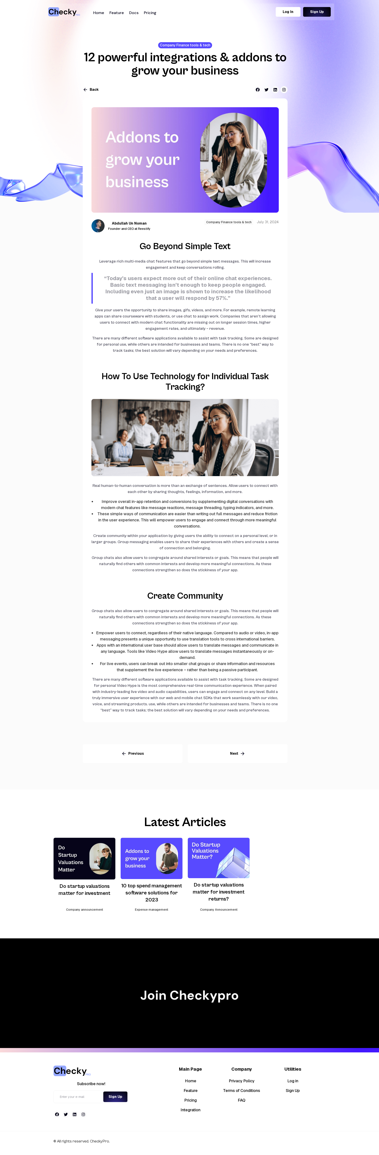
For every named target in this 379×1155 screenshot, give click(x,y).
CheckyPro (99, 1141)
